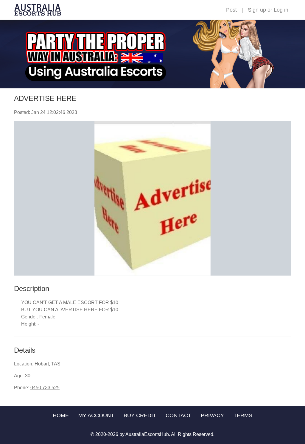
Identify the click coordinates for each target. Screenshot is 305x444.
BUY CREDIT (140, 415)
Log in (281, 10)
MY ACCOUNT (96, 415)
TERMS (243, 415)
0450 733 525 (45, 387)
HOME (61, 415)
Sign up (257, 10)
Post (231, 10)
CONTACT (178, 415)
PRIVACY (212, 415)
